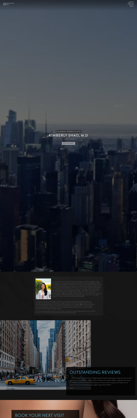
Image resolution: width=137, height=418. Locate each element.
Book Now (131, 4)
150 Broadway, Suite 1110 (8, 3)
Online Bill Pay (131, 3)
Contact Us (131, 1)
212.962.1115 (6, 4)
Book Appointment (68, 143)
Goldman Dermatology (68, 132)
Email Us (132, 6)
